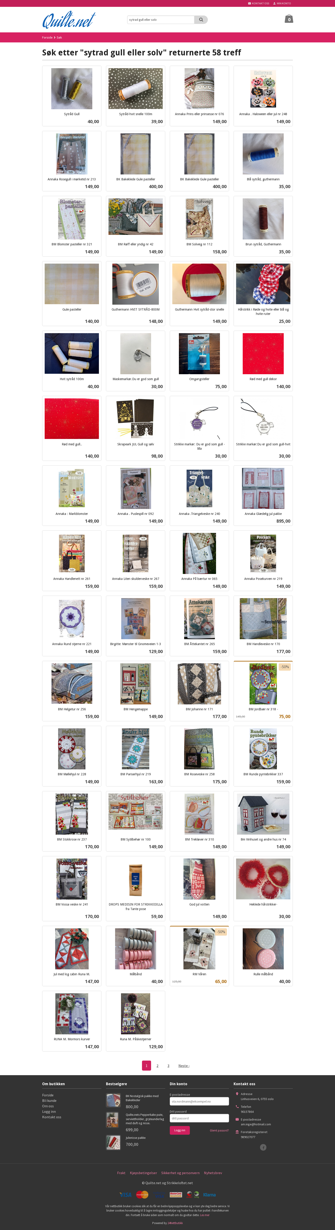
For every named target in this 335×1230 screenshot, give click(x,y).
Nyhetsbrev (213, 1172)
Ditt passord (178, 1111)
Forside (47, 37)
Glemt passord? (219, 1130)
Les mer (204, 1215)
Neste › (183, 1065)
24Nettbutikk (175, 1223)
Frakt (121, 1172)
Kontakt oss (51, 1117)
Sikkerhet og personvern (180, 1172)
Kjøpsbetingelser (143, 1172)
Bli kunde (49, 1100)
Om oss (48, 1106)
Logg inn (49, 1111)
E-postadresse (180, 1094)
